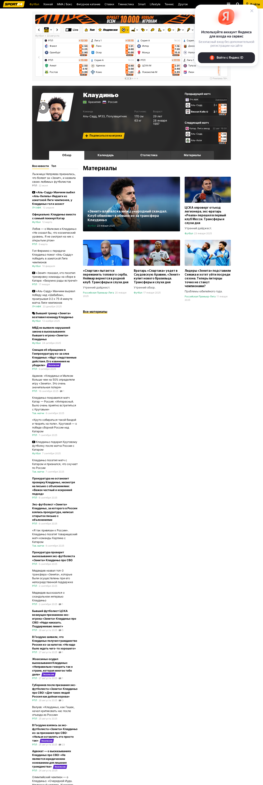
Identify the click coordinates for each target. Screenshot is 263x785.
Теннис (169, 4)
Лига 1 (98, 40)
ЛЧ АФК (194, 99)
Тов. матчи (38, 413)
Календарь (106, 155)
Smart (142, 4)
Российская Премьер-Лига (98, 292)
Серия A (99, 60)
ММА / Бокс (64, 4)
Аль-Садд (90, 116)
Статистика (148, 155)
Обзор (66, 155)
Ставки (109, 4)
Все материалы (95, 311)
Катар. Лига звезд (199, 128)
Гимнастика (126, 4)
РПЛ (50, 40)
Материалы (192, 155)
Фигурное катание (88, 4)
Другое (183, 4)
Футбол (34, 4)
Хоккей (48, 4)
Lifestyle (155, 4)
